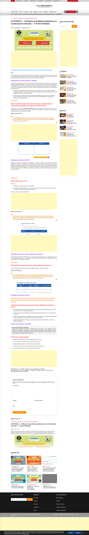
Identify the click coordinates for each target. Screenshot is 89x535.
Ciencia (40, 11)
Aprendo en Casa (48, 370)
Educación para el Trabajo (31, 18)
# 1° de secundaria (56, 0)
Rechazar (78, 532)
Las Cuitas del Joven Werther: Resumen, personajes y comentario (26, 341)
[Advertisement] (34, 59)
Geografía (35, 11)
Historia (20, 11)
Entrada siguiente (15, 418)
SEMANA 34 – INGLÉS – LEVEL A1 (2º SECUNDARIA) (33, 488)
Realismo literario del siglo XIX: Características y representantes (26, 343)
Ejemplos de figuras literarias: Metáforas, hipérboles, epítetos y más (27, 339)
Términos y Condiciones (61, 510)
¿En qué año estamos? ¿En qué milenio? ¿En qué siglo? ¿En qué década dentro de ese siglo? (49, 469)
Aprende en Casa (52, 11)
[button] (65, 12)
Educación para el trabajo (16, 371)
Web (14, 406)
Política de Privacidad (60, 507)
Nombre (15, 400)
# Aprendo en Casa (33, 0)
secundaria (25, 371)
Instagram (36, 497)
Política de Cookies (60, 504)
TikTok (35, 510)
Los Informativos (44, 5)
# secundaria (26, 0)
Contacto (58, 500)
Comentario (16, 385)
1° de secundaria (24, 370)
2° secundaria (14, 421)
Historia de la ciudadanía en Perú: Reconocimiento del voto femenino (71, 122)
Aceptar (70, 532)
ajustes (18, 532)
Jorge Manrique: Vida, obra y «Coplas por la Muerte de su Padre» (26, 348)
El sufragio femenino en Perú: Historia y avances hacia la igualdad (71, 128)
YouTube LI (36, 504)
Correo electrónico (38, 400)
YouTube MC (36, 507)
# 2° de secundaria (48, 0)
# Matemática (40, 0)
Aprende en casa (21, 18)
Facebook (36, 500)
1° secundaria (14, 18)
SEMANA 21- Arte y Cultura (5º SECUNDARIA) (49, 487)
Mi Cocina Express (59, 497)
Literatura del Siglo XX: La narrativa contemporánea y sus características (28, 346)
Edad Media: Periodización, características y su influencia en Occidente (71, 116)
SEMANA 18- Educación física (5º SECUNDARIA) (18, 487)
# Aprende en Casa (19, 0)
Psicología (45, 11)
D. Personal (26, 11)
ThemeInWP (13, 515)
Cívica (31, 11)
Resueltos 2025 (15, 11)
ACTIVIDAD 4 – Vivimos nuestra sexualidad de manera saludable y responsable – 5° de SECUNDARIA (18, 469)
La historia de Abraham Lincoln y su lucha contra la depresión (71, 135)
